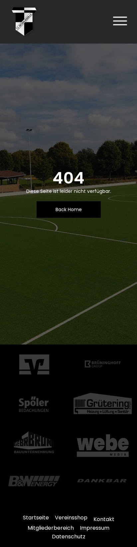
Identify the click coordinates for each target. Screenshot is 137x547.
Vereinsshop (71, 517)
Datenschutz (68, 536)
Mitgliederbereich (51, 528)
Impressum (94, 528)
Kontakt (103, 519)
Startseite (36, 517)
